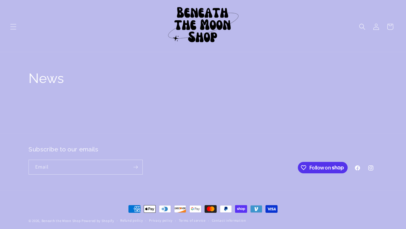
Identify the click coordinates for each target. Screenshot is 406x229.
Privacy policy (161, 220)
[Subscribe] (135, 167)
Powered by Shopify (98, 221)
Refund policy (131, 220)
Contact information (229, 220)
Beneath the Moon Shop (61, 221)
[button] (13, 27)
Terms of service (192, 220)
